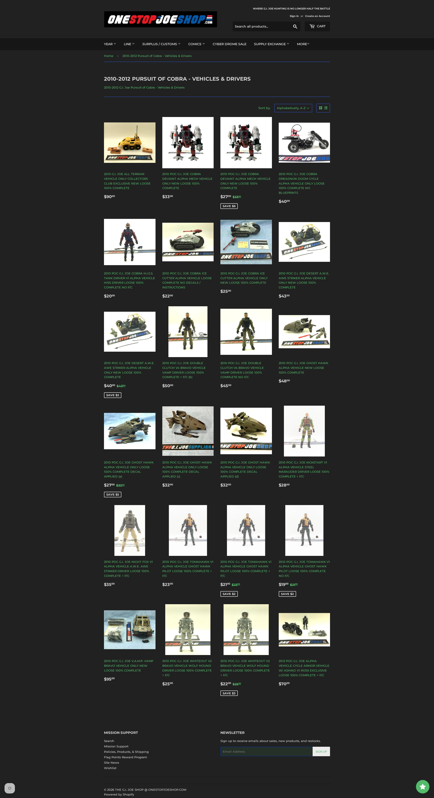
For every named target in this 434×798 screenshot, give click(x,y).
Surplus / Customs (160, 44)
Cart (321, 26)
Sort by (264, 108)
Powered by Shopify (119, 794)
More (302, 44)
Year (108, 44)
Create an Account (317, 16)
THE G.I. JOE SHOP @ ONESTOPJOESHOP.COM (150, 789)
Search (109, 741)
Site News (111, 762)
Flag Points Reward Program (125, 757)
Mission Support (116, 746)
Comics (195, 44)
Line (128, 44)
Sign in (294, 16)
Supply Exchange (270, 44)
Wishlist (110, 768)
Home (108, 56)
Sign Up (321, 751)
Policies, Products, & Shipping (126, 752)
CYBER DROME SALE (229, 44)
